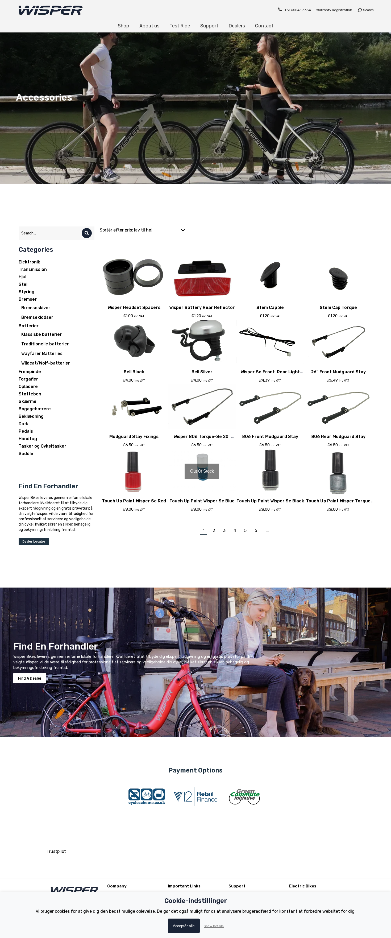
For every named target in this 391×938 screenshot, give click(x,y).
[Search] (87, 233)
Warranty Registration (334, 10)
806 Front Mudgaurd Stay (270, 436)
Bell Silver (202, 371)
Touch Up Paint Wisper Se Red (134, 500)
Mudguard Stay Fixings (134, 436)
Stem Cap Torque (338, 307)
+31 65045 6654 (297, 10)
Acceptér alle (184, 926)
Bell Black (134, 371)
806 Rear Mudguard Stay (338, 436)
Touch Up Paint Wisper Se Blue (202, 500)
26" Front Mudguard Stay (338, 371)
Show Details (214, 926)
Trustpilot (56, 851)
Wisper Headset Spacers (133, 307)
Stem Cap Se (270, 307)
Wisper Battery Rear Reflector (202, 307)
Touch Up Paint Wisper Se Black (270, 500)
